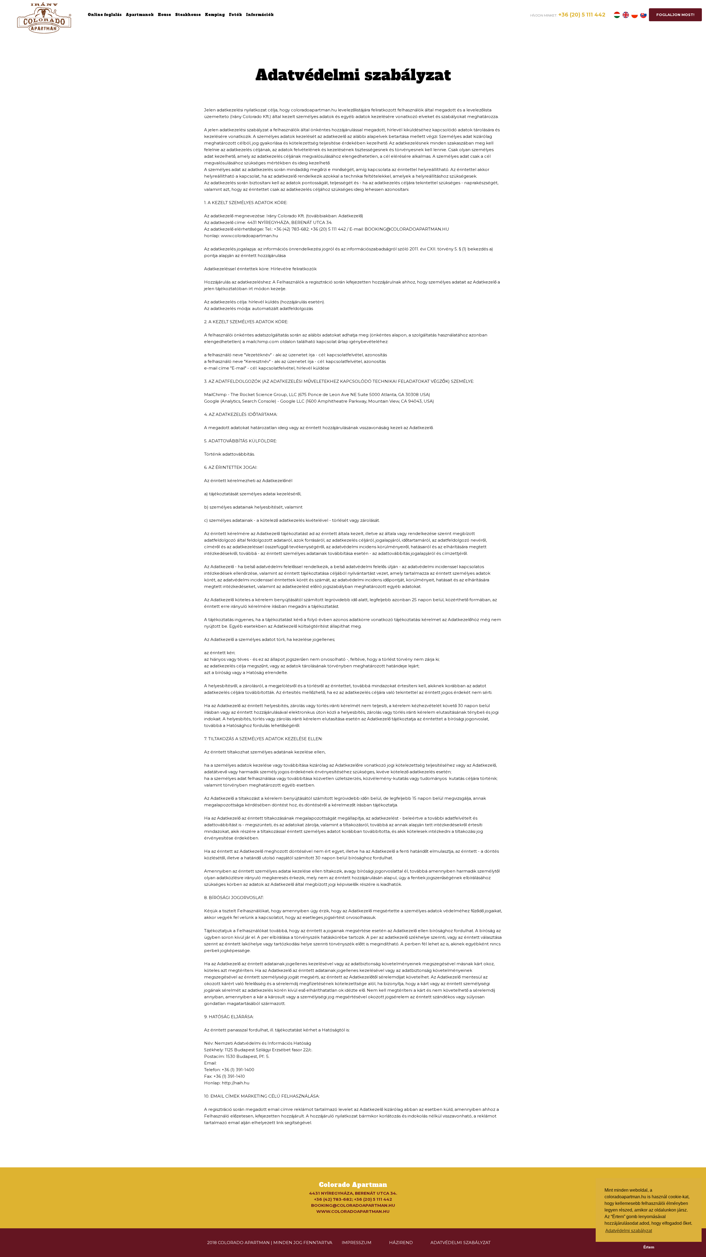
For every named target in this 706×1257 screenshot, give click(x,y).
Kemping (215, 14)
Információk (260, 14)
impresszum (356, 1242)
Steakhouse (188, 14)
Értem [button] (648, 1247)
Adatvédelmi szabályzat (460, 1242)
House (164, 14)
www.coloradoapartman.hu (353, 1211)
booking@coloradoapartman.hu (353, 1205)
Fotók (235, 14)
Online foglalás (105, 14)
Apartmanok (140, 14)
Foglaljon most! (675, 14)
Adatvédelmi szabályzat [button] (628, 1230)
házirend (401, 1242)
